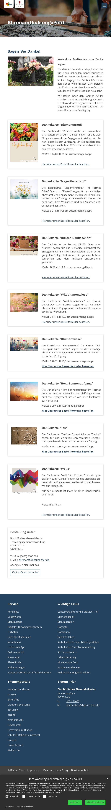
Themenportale (19, 681)
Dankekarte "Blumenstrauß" (62, 124)
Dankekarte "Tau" (54, 428)
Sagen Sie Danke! (24, 51)
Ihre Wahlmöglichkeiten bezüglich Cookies (55, 779)
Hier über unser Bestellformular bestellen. (66, 164)
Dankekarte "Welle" (56, 468)
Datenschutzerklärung (51, 792)
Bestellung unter (22, 532)
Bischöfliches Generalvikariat (77, 689)
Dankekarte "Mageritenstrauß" (64, 181)
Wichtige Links (68, 604)
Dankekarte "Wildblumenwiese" (65, 294)
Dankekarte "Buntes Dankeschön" (67, 238)
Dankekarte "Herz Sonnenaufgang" (67, 383)
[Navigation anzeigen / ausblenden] (104, 5)
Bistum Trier (67, 681)
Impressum (10, 806)
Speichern (74, 802)
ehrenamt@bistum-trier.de (34, 559)
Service (13, 604)
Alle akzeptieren (95, 802)
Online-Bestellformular (25, 572)
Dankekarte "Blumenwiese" (62, 339)
